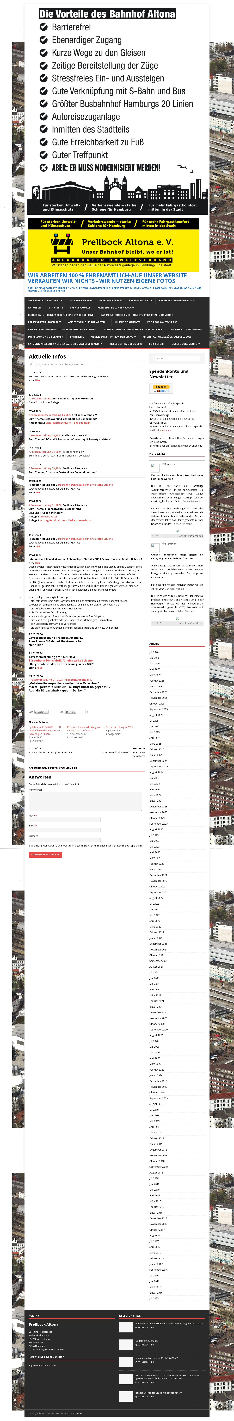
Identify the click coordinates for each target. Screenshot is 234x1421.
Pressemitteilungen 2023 (44, 322)
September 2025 (158, 709)
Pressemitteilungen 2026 (119, 727)
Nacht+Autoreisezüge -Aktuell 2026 (167, 336)
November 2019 (158, 1086)
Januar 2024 (156, 800)
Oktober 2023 (157, 818)
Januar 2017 (156, 1264)
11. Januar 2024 (41, 364)
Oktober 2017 (157, 1229)
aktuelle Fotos (48, 516)
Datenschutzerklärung (185, 329)
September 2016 (158, 1269)
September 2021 (158, 960)
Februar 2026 (156, 680)
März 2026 (155, 675)
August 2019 (156, 1103)
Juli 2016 (154, 1275)
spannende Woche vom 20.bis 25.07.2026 (157, 1358)
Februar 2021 (156, 1001)
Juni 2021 (154, 978)
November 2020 (158, 1018)
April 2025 (154, 737)
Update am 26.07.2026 (147, 1340)
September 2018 (158, 1166)
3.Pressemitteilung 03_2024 (45, 468)
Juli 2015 (154, 1298)
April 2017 (154, 1247)
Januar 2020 (156, 1075)
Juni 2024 (154, 778)
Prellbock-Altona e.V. (162, 322)
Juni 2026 (154, 657)
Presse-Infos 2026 (110, 300)
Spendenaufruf (80, 307)
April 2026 (154, 669)
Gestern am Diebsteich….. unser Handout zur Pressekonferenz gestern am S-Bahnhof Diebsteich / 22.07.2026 (168, 1377)
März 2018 (155, 1201)
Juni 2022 (154, 909)
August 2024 (156, 772)
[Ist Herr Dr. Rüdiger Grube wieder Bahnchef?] (126, 1399)
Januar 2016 (156, 1292)
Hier (39, 668)
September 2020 (158, 1029)
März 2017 (155, 1252)
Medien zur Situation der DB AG (112, 336)
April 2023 (154, 852)
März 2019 (155, 1132)
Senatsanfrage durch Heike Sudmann (68, 422)
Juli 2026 (154, 652)
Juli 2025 (154, 720)
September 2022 (158, 892)
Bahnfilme (77, 336)
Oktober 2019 (157, 1092)
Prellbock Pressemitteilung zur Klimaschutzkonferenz (84, 728)
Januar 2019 (156, 1144)
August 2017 (156, 1235)
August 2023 (156, 829)
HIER (38, 492)
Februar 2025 (156, 749)
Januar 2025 (156, 755)
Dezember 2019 (158, 1081)
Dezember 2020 (158, 1012)
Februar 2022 (156, 932)
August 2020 (156, 1035)
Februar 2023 (156, 863)
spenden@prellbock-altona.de (185, 445)
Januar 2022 (156, 938)
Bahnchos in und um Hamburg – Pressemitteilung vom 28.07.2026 (169, 1323)
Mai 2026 (154, 663)
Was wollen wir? (80, 300)
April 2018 (154, 1195)
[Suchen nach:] (177, 358)
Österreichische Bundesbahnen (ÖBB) (172, 493)
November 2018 (158, 1155)
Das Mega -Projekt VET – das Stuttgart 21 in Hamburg (137, 315)
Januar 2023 (156, 869)
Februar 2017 (156, 1258)
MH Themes (76, 1413)
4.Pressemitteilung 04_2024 (45, 451)
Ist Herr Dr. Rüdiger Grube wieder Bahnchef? (159, 1392)
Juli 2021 (154, 972)
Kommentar (35, 789)
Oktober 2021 (157, 955)
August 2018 (156, 1172)
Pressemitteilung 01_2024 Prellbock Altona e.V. (60, 680)
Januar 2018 (156, 1212)
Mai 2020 (154, 1052)
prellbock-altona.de (54, 1349)
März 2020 (155, 1063)
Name (32, 815)
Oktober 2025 (157, 703)
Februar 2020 (156, 1069)
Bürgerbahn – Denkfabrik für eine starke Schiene (61, 315)
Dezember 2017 (158, 1218)
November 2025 (158, 697)
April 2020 (154, 1058)
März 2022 (155, 926)
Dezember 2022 (158, 875)
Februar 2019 (156, 1138)
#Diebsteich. (157, 577)
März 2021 (155, 995)
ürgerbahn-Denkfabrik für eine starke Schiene (85, 484)
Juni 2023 (154, 840)
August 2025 (156, 715)
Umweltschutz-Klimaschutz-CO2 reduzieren (132, 329)
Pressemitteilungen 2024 (175, 300)
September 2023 (158, 823)
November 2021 (158, 949)
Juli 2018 (154, 1178)
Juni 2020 (154, 1046)
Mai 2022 (154, 915)
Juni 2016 (154, 1281)
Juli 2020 (154, 1041)
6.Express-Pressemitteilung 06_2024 (50, 415)
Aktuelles (35, 307)
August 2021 (156, 966)
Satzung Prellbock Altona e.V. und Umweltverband (63, 343)
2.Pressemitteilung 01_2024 (45, 505)
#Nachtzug (156, 501)
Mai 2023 (154, 846)
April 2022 (154, 921)
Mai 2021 (154, 983)
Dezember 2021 (158, 943)
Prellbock (58, 364)
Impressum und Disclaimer (45, 336)
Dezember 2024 (158, 760)
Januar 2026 (156, 686)
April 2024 (154, 789)
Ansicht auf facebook (191, 535)
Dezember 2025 (158, 692)
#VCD (194, 565)
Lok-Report (157, 343)
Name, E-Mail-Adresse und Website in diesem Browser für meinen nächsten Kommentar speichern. (87, 845)
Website (33, 835)
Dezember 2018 (158, 1149)
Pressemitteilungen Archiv (115, 307)
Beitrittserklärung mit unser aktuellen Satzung (62, 329)
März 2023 (155, 858)
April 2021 (154, 989)
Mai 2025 (154, 732)
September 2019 (158, 1098)
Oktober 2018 (157, 1161)
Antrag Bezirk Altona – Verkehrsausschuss (65, 520)
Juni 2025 (154, 726)
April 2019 (154, 1126)
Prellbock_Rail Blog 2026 (125, 343)
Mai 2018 (154, 1189)
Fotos (39, 402)
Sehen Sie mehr (191, 501)
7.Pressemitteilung (40, 398)
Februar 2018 (156, 1206)
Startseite (56, 307)
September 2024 (158, 766)
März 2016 (155, 1287)
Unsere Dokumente (127, 322)
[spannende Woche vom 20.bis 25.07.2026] (126, 1365)
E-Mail (32, 825)
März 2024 (155, 795)
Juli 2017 (154, 1241)
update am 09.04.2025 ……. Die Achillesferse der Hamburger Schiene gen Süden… (46, 730)
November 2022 (158, 880)
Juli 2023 (154, 835)
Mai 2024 (154, 783)
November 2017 (158, 1224)
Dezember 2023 (158, 806)
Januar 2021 (156, 1006)
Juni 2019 (154, 1115)
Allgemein (74, 364)
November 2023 (158, 812)
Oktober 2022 (157, 886)
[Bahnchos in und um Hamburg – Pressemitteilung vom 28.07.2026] (126, 1330)
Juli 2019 (154, 1109)
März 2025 (155, 743)
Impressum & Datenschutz (42, 1365)
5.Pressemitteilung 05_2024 (45, 435)
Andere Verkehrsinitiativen (86, 322)
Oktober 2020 (157, 1023)
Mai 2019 (154, 1121)
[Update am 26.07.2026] (126, 1347)
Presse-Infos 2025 (140, 300)
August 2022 (156, 898)
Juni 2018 (154, 1184)
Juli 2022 (154, 903)
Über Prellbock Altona (43, 300)
